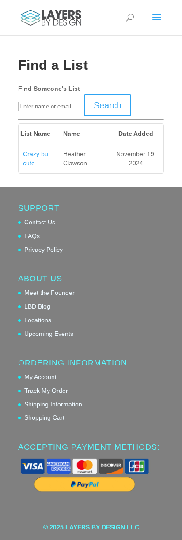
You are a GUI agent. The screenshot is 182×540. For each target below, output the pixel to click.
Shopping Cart (44, 417)
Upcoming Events (48, 333)
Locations (37, 320)
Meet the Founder (49, 292)
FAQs (32, 235)
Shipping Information (53, 404)
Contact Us (39, 222)
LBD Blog (37, 306)
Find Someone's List (49, 88)
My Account (40, 376)
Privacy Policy (43, 249)
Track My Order (46, 390)
